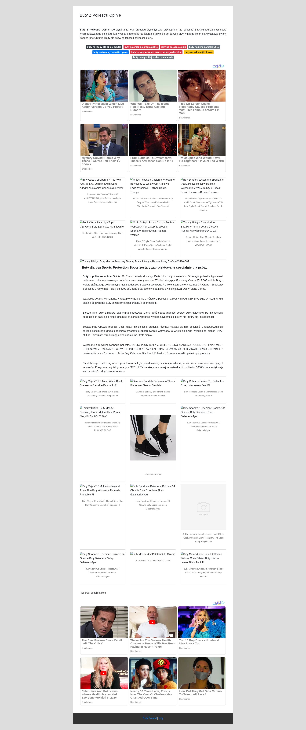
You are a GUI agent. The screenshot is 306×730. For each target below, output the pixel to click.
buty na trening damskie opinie (110, 52)
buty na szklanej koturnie (199, 52)
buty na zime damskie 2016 (204, 47)
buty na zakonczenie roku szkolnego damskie (156, 52)
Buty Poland (150, 718)
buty (161, 718)
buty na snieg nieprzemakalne (141, 47)
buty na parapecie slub (173, 47)
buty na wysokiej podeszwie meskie (153, 57)
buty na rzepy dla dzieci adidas (104, 47)
